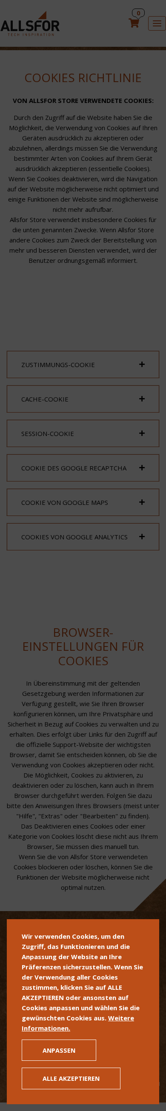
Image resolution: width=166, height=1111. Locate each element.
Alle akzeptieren (71, 1078)
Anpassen (59, 1050)
